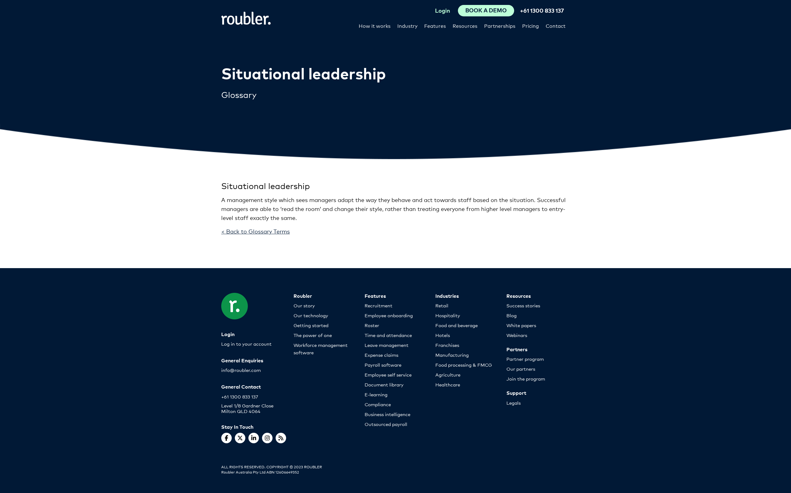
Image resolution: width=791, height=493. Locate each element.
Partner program (525, 359)
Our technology (311, 315)
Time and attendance (388, 335)
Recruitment (378, 305)
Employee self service (388, 374)
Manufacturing (452, 355)
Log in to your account (246, 344)
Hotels (442, 335)
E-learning (376, 394)
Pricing (530, 25)
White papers (521, 325)
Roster (372, 325)
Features (435, 25)
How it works (375, 25)
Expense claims (381, 355)
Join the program (525, 378)
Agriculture (447, 374)
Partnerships (499, 25)
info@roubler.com (241, 370)
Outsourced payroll (386, 424)
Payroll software (383, 365)
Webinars (516, 335)
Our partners (520, 369)
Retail (441, 305)
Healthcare (447, 384)
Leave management (386, 345)
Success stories (523, 305)
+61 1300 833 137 (542, 10)
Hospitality (447, 315)
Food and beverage (456, 325)
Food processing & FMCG (463, 365)
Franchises (447, 345)
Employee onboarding (389, 315)
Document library (384, 384)
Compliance (378, 404)
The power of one (313, 335)
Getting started (311, 325)
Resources (465, 25)
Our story (304, 305)
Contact (555, 25)
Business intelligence (387, 414)
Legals (513, 403)
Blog (511, 315)
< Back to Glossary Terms (255, 231)
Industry (407, 25)
